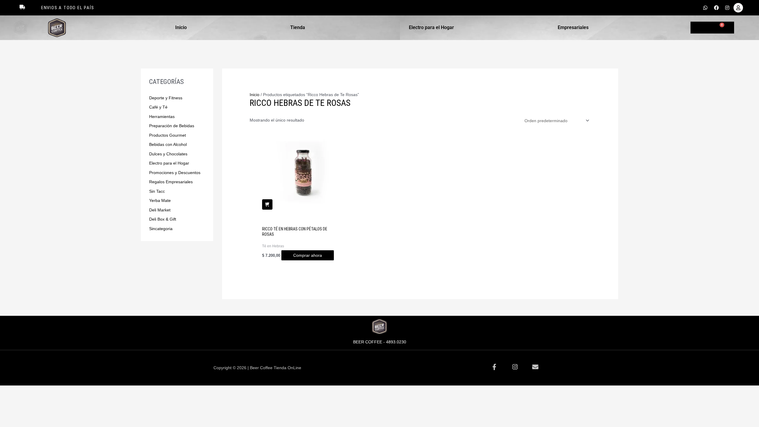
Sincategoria (161, 228)
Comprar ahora (307, 255)
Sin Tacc (157, 191)
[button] (182, 27)
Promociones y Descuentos (174, 172)
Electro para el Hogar (431, 27)
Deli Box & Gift (162, 219)
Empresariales (573, 27)
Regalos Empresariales (171, 181)
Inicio (181, 27)
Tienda (297, 27)
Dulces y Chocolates (168, 154)
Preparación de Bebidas (171, 125)
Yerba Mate (160, 200)
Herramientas (162, 116)
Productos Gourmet (167, 135)
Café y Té (158, 107)
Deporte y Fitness (165, 97)
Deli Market (159, 210)
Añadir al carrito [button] (267, 204)
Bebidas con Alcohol (168, 144)
